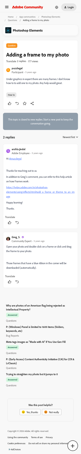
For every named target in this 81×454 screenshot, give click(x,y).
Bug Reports (12, 335)
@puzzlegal (15, 158)
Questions (12, 20)
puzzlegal (17, 68)
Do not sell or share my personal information (49, 443)
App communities (27, 16)
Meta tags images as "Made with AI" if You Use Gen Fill (36, 341)
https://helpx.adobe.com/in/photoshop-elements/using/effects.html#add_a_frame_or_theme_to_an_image (40, 192)
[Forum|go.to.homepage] (27, 7)
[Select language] (57, 7)
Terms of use (37, 437)
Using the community (18, 437)
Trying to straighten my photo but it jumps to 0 (32, 374)
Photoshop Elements (50, 16)
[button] (7, 8)
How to (11, 94)
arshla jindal (18, 149)
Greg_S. (16, 237)
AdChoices (16, 449)
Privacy (49, 437)
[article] (40, 186)
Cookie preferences (16, 443)
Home (11, 16)
